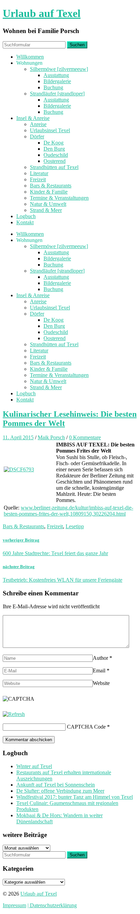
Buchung (53, 87)
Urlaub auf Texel (42, 13)
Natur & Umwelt (48, 204)
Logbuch (26, 216)
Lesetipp (75, 526)
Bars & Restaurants (50, 185)
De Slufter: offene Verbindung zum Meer (60, 791)
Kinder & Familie (49, 192)
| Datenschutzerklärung (52, 905)
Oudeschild (55, 155)
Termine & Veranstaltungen (59, 198)
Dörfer (37, 136)
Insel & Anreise (33, 118)
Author (100, 658)
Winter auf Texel (34, 766)
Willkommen (30, 57)
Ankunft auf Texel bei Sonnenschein (55, 785)
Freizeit (38, 179)
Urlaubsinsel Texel (50, 130)
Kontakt (25, 222)
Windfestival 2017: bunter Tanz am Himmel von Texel (74, 797)
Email (99, 670)
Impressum (14, 905)
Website (101, 683)
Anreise (38, 124)
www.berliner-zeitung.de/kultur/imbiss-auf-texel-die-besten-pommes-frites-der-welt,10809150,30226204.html (68, 511)
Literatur (39, 173)
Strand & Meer (46, 210)
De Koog (53, 143)
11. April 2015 (18, 437)
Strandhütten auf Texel (54, 167)
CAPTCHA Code (86, 727)
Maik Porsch (51, 437)
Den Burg (54, 149)
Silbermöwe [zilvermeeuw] (59, 69)
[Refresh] (14, 714)
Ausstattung (56, 75)
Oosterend (54, 161)
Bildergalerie (57, 81)
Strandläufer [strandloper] (57, 93)
